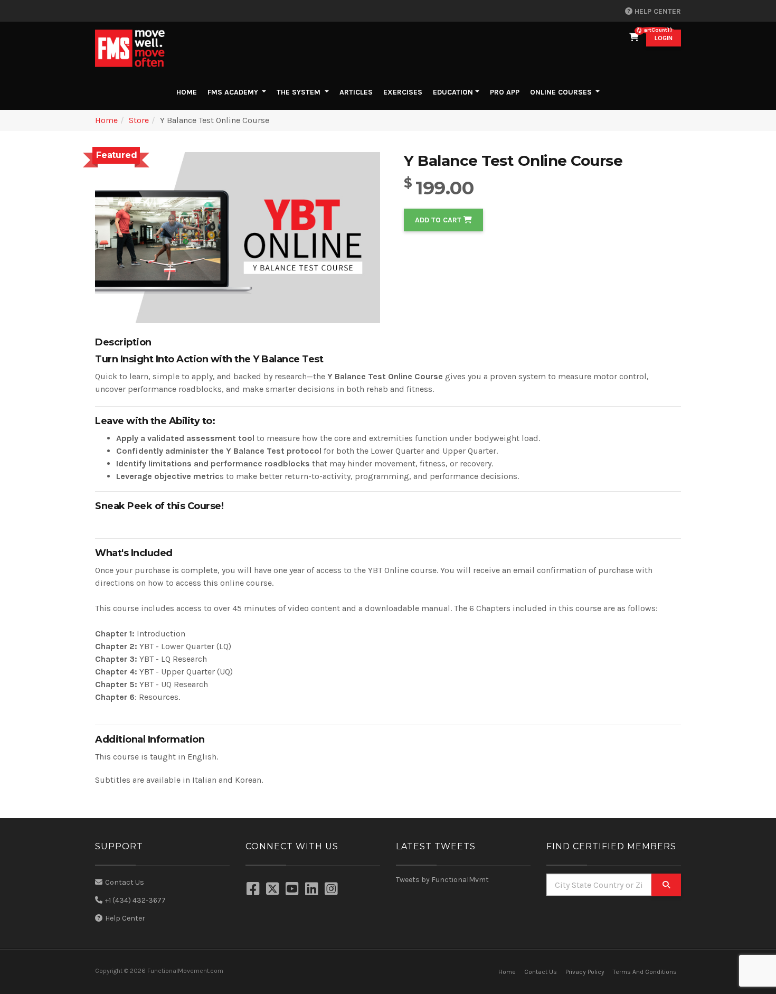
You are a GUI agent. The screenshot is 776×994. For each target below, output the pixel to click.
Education (453, 92)
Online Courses (561, 92)
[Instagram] (332, 890)
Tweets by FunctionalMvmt (442, 879)
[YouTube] (293, 890)
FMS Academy (233, 92)
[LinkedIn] (313, 890)
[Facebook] (254, 890)
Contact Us (124, 882)
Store (139, 120)
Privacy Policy (584, 972)
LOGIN (664, 38)
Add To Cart (439, 219)
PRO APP (504, 92)
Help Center (656, 11)
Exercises (402, 92)
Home (188, 92)
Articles (356, 92)
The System (300, 92)
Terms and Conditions (645, 972)
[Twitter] (274, 890)
